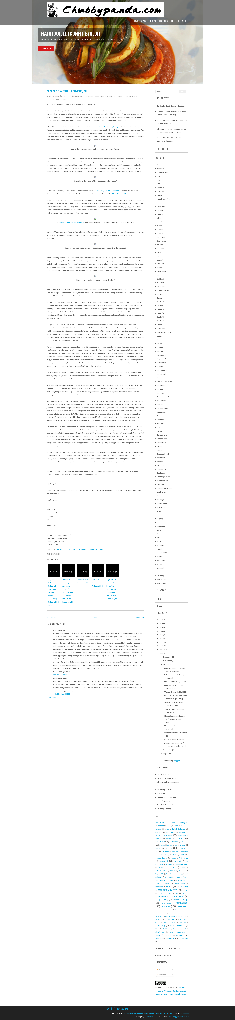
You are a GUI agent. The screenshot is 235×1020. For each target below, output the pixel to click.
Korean (160, 351)
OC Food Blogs (162, 408)
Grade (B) (103, 96)
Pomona (160, 423)
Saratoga (160, 499)
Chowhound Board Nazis (166, 778)
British (159, 195)
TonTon (160, 541)
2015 (161, 623)
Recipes (153, 21)
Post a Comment (54, 697)
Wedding (160, 576)
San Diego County (163, 477)
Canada (90, 96)
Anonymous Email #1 (165, 955)
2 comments (62, 99)
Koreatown (161, 355)
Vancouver (161, 560)
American (161, 165)
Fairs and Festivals (164, 786)
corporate (161, 237)
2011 (161, 635)
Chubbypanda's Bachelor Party (169, 782)
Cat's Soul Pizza (163, 774)
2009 (162, 642)
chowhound (161, 222)
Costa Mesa (161, 241)
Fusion (159, 298)
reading (160, 446)
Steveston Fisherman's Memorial (71, 222)
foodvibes (161, 286)
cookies (160, 229)
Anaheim (160, 169)
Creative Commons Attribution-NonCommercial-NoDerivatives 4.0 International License (170, 991)
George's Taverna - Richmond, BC (67, 91)
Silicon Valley (162, 503)
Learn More (46, 55)
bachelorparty (162, 172)
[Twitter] (107, 1009)
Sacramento (161, 469)
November (167, 661)
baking (159, 180)
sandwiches (161, 492)
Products (163, 21)
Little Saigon (162, 370)
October (166, 664)
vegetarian (161, 568)
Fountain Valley (163, 290)
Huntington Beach (164, 332)
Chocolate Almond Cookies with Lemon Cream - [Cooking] (174, 719)
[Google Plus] (114, 1009)
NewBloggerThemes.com (179, 1016)
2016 (161, 620)
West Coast (161, 579)
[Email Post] (48, 554)
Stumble (94, 549)
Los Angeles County (164, 382)
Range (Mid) (117, 96)
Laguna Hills (162, 359)
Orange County (162, 412)
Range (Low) (162, 439)
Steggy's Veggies (163, 801)
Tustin (159, 557)
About (184, 21)
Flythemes (148, 1016)
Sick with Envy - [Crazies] (174, 739)
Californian (161, 207)
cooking (160, 233)
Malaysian (161, 385)
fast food (160, 279)
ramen (159, 431)
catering (160, 214)
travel (159, 549)
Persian (160, 416)
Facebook (63, 549)
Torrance (160, 545)
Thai (158, 538)
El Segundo (161, 271)
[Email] (126, 1009)
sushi (159, 530)
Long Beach (161, 374)
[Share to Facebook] (59, 554)
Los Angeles (162, 378)
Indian (159, 336)
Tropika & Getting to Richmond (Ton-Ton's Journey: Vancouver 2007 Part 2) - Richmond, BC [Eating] (53, 592)
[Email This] (52, 554)
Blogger (177, 760)
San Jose (160, 484)
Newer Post (51, 618)
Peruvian (160, 420)
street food (161, 522)
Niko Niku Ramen (164, 793)
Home (136, 21)
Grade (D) (160, 321)
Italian (159, 343)
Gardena (160, 305)
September (167, 750)
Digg (104, 549)
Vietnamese (161, 572)
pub (158, 427)
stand (159, 511)
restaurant (127, 96)
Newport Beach (163, 397)
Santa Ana (161, 496)
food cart (160, 283)
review (134, 96)
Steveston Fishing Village (109, 127)
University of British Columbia (107, 190)
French (160, 294)
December (167, 657)
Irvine (159, 340)
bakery (160, 176)
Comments (162, 975)
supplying (161, 526)
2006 (162, 653)
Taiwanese (161, 534)
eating (96, 96)
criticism (160, 248)
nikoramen (161, 401)
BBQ (158, 184)
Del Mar (160, 252)
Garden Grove (162, 302)
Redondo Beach (163, 454)
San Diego (161, 473)
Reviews (144, 21)
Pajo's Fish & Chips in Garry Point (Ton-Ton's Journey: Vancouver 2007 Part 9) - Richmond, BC (112, 589)
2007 (162, 649)
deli (158, 256)
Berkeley (160, 188)
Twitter (73, 549)
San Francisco (162, 480)
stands (159, 515)
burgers (160, 203)
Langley (160, 366)
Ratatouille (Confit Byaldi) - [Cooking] (171, 106)
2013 (161, 631)
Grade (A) (160, 309)
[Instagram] (119, 1009)
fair (158, 275)
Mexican (160, 393)
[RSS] (122, 1009)
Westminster (162, 583)
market (160, 389)
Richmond (50, 99)
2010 (161, 638)
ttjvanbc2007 (162, 553)
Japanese (160, 347)
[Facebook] (111, 1009)
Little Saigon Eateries (165, 790)
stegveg (160, 518)
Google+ (83, 549)
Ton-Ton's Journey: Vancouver (169, 805)
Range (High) (162, 435)
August (166, 753)
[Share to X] (57, 554)
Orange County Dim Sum (166, 797)
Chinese (160, 218)
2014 (161, 627)
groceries (161, 328)
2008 (162, 646)
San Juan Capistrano (165, 488)
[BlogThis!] (54, 554)
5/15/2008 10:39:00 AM (61, 675)
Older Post (140, 618)
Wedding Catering (164, 809)
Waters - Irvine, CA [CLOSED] (175, 692)
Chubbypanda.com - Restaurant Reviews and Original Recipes (148, 1013)
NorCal (160, 404)
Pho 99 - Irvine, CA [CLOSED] (175, 682)
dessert (160, 260)
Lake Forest (161, 363)
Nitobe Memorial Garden (121, 194)
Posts (160, 970)
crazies (160, 245)
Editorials (174, 21)
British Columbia (80, 96)
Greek (109, 96)
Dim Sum (160, 264)
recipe (159, 450)
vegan (159, 564)
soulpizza (160, 507)
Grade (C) (160, 317)
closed (159, 226)
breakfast (160, 191)
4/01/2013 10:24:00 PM (61, 694)
